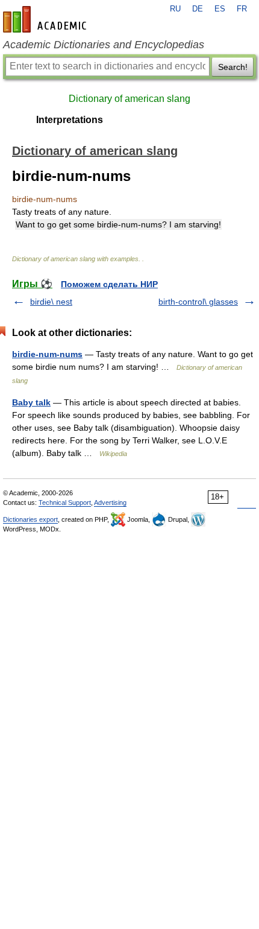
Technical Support (65, 502)
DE (197, 9)
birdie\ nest (51, 301)
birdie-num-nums (47, 354)
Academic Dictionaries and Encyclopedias (103, 45)
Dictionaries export (30, 519)
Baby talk (31, 402)
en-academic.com (46, 19)
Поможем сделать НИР (109, 284)
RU (175, 9)
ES (219, 9)
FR (242, 9)
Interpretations (69, 120)
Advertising (110, 502)
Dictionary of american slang (129, 99)
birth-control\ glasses (198, 301)
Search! (233, 67)
